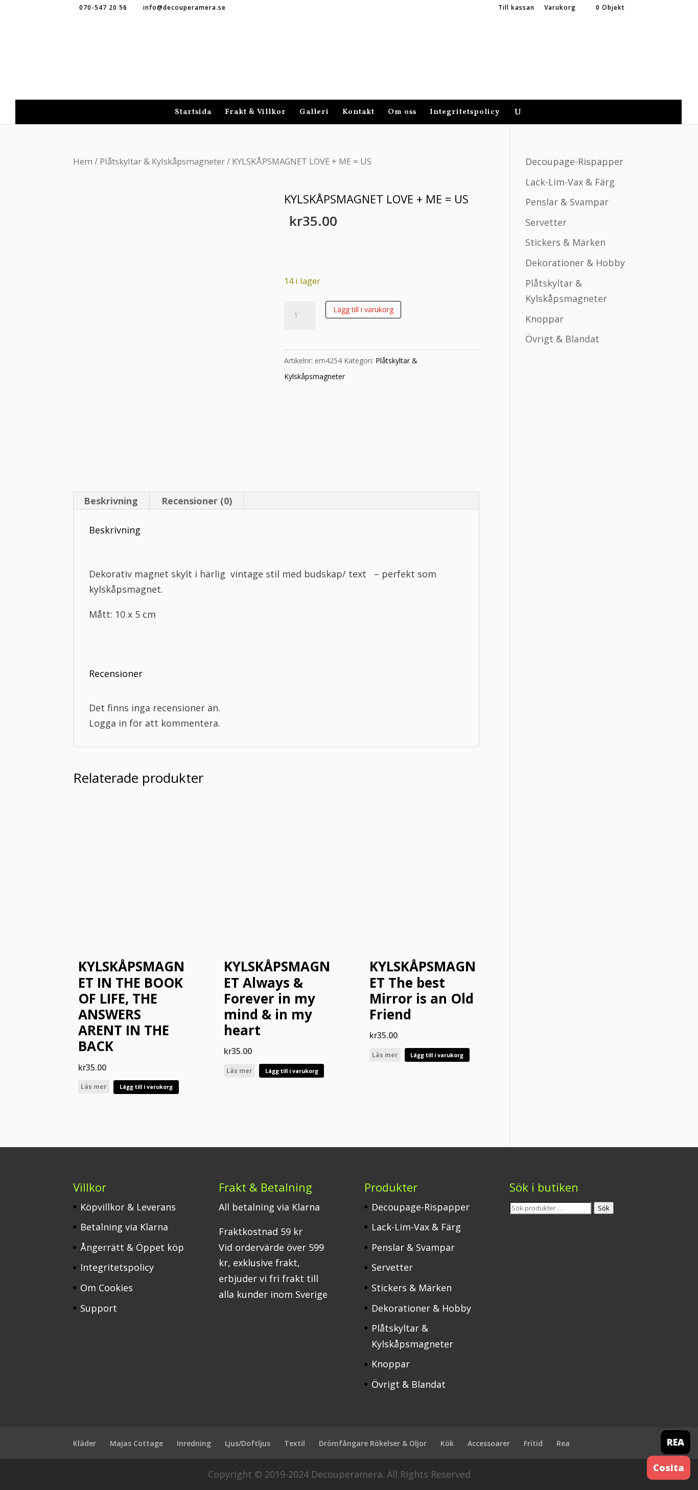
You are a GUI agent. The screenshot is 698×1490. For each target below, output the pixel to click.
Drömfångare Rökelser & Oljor (373, 1443)
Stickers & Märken (565, 242)
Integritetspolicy (465, 113)
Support (98, 1308)
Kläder (84, 1443)
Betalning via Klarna (124, 1227)
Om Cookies (106, 1288)
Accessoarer (489, 1443)
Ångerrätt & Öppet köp (132, 1247)
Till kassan (516, 8)
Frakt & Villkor (255, 113)
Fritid (533, 1443)
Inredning (194, 1443)
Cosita (668, 1467)
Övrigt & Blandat (562, 339)
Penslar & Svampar (567, 202)
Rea (563, 1443)
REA (675, 1442)
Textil (294, 1443)
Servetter (546, 222)
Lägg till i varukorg (363, 309)
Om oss (402, 113)
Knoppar (544, 319)
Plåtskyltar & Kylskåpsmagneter (162, 161)
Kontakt (358, 113)
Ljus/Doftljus (247, 1443)
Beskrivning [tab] (111, 501)
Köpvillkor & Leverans (128, 1207)
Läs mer (94, 1086)
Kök (447, 1443)
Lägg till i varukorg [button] (146, 1086)
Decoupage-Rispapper (574, 161)
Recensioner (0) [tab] (196, 501)
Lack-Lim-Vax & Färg (570, 182)
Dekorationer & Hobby (575, 263)
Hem (82, 161)
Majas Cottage (136, 1443)
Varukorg (560, 8)
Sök (604, 1208)
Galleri (314, 113)
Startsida (193, 113)
